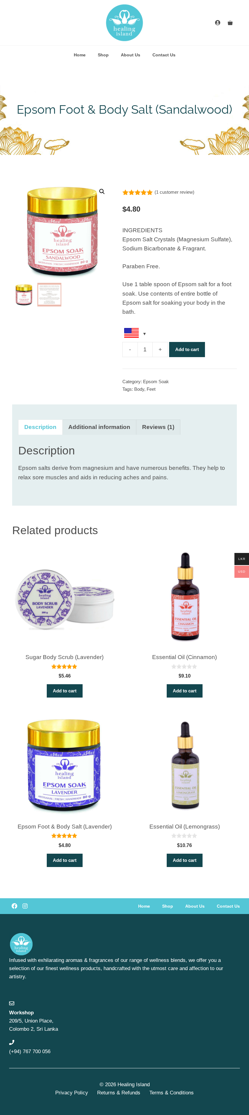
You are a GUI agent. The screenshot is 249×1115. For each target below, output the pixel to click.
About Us (130, 54)
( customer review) (174, 192)
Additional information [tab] (99, 427)
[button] (102, 191)
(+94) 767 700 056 (29, 1051)
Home (80, 54)
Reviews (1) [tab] (158, 427)
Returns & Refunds (118, 1093)
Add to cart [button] (65, 690)
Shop (103, 54)
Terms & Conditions (171, 1093)
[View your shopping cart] (230, 22)
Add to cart (187, 349)
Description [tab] (40, 427)
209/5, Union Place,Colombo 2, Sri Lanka (33, 1021)
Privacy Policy (71, 1093)
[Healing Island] (124, 22)
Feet (151, 389)
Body (139, 389)
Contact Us (164, 54)
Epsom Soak (156, 381)
